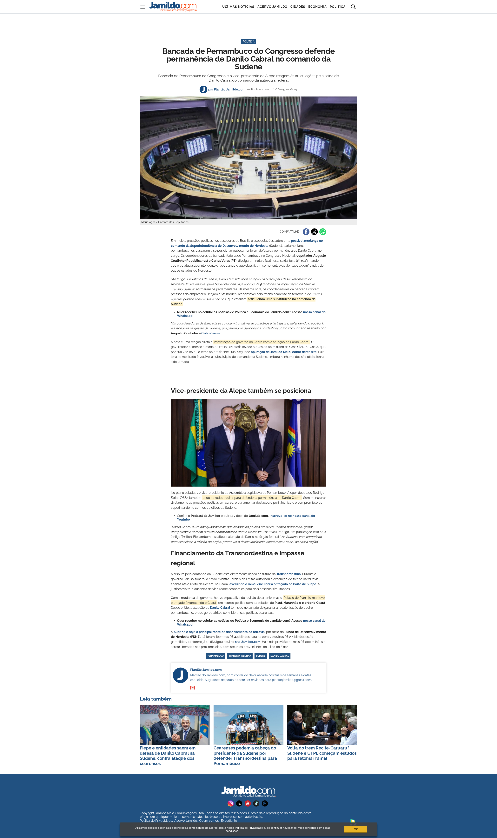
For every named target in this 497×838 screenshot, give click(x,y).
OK (356, 829)
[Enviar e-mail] (192, 687)
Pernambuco (216, 656)
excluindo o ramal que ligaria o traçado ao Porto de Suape (272, 584)
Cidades (297, 7)
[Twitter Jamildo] (240, 803)
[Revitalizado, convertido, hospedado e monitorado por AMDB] (353, 822)
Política (338, 7)
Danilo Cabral (220, 607)
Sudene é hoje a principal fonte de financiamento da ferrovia (219, 632)
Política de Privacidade (156, 820)
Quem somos (209, 820)
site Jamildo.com (248, 642)
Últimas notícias (238, 7)
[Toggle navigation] (143, 7)
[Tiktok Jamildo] (257, 803)
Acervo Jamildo (272, 7)
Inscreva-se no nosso (285, 516)
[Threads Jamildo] (265, 803)
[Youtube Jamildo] (249, 803)
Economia (317, 7)
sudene (260, 656)
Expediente (229, 820)
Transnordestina (240, 656)
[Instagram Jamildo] (232, 803)
